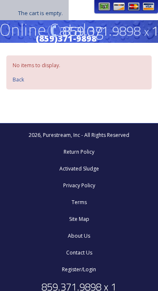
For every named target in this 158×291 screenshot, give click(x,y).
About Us (79, 235)
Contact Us (79, 252)
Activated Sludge (79, 168)
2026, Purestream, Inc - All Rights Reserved (79, 135)
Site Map (79, 219)
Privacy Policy (79, 185)
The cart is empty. (40, 13)
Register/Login (79, 269)
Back (18, 79)
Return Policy (79, 151)
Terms (79, 202)
